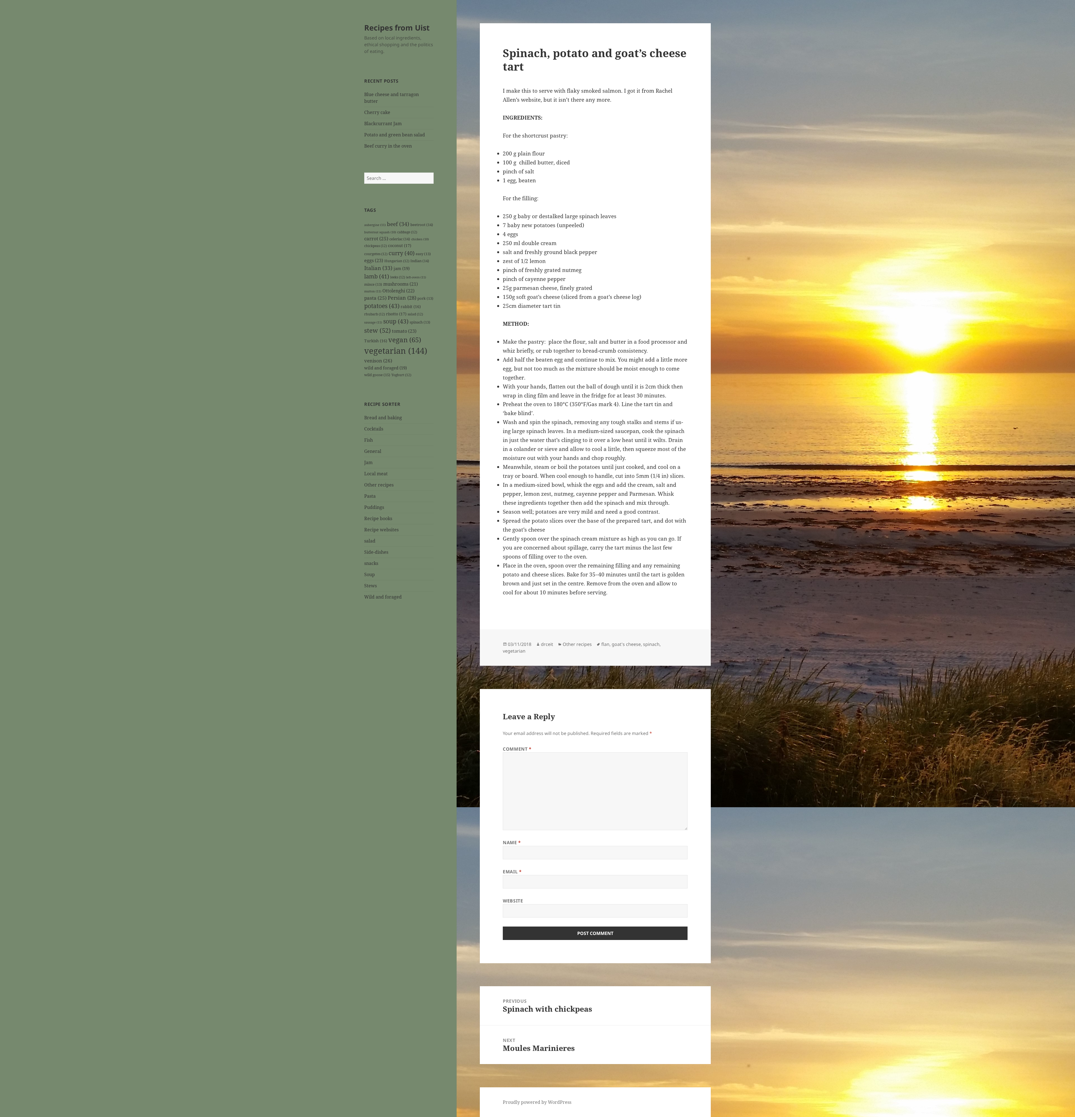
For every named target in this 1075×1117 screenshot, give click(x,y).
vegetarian (395, 350)
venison (378, 360)
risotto (396, 314)
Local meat (376, 474)
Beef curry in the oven (388, 146)
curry (402, 253)
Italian (378, 268)
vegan (404, 339)
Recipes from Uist (397, 27)
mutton (372, 291)
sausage (373, 322)
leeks (397, 277)
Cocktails (373, 429)
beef (398, 224)
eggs (373, 260)
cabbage (407, 232)
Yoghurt (401, 375)
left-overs (416, 277)
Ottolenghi (398, 291)
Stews (370, 586)
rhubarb (374, 314)
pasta (375, 298)
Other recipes (379, 485)
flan (605, 644)
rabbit (411, 306)
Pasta (370, 496)
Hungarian (396, 261)
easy (423, 254)
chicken (420, 239)
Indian (419, 260)
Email (512, 872)
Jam (368, 462)
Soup (369, 574)
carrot (376, 238)
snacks (371, 563)
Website (513, 901)
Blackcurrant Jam (383, 123)
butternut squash (380, 232)
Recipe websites (381, 530)
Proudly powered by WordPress (537, 1102)
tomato (404, 331)
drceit (547, 644)
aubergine (375, 225)
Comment (517, 749)
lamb (376, 276)
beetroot (421, 224)
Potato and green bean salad (394, 135)
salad (415, 314)
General (372, 451)
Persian (402, 297)
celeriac (399, 238)
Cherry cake (377, 112)
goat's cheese (626, 644)
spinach (420, 322)
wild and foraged (385, 368)
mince (373, 284)
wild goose (377, 374)
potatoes (381, 306)
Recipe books (378, 518)
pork (425, 298)
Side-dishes (376, 552)
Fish (368, 440)
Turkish (375, 340)
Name (512, 842)
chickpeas (375, 245)
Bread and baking (383, 418)
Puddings (374, 507)
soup (395, 321)
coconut (399, 245)
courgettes (375, 254)
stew (377, 330)
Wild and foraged (383, 597)
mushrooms (400, 284)
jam (402, 268)
